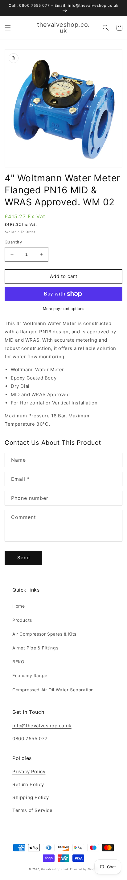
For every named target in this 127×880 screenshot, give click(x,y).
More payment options (63, 308)
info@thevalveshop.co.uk (42, 726)
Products (22, 620)
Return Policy (28, 784)
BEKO (18, 661)
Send (23, 558)
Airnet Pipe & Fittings (35, 647)
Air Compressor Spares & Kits (44, 634)
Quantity (13, 241)
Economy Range (29, 675)
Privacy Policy (28, 771)
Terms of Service (32, 810)
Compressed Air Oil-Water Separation (53, 689)
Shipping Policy (30, 797)
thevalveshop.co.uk (55, 869)
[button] (7, 27)
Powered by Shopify (84, 869)
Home (18, 606)
